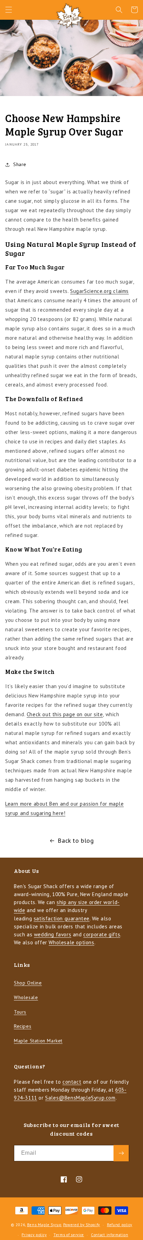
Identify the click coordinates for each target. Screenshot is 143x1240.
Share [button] (19, 164)
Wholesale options (71, 942)
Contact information (109, 1234)
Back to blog (76, 840)
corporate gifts (101, 934)
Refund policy (119, 1224)
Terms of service (68, 1234)
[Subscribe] (121, 1153)
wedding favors (52, 934)
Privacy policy (34, 1234)
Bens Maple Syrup (44, 1224)
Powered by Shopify (81, 1224)
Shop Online (28, 983)
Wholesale (26, 997)
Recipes (22, 1026)
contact (71, 1081)
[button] (8, 9)
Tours (20, 1012)
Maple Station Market (38, 1041)
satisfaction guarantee (62, 918)
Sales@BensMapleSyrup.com (80, 1097)
